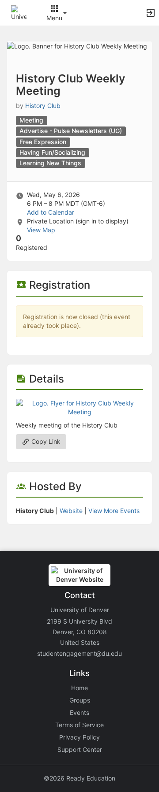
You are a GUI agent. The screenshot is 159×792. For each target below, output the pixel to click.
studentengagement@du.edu (79, 653)
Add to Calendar (50, 212)
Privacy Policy (79, 737)
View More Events (114, 510)
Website (71, 510)
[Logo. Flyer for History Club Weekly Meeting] (79, 407)
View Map (41, 230)
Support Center (79, 749)
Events (79, 712)
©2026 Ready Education (79, 778)
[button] (19, 12)
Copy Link (45, 441)
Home (79, 688)
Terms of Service (79, 725)
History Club (43, 105)
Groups (79, 700)
